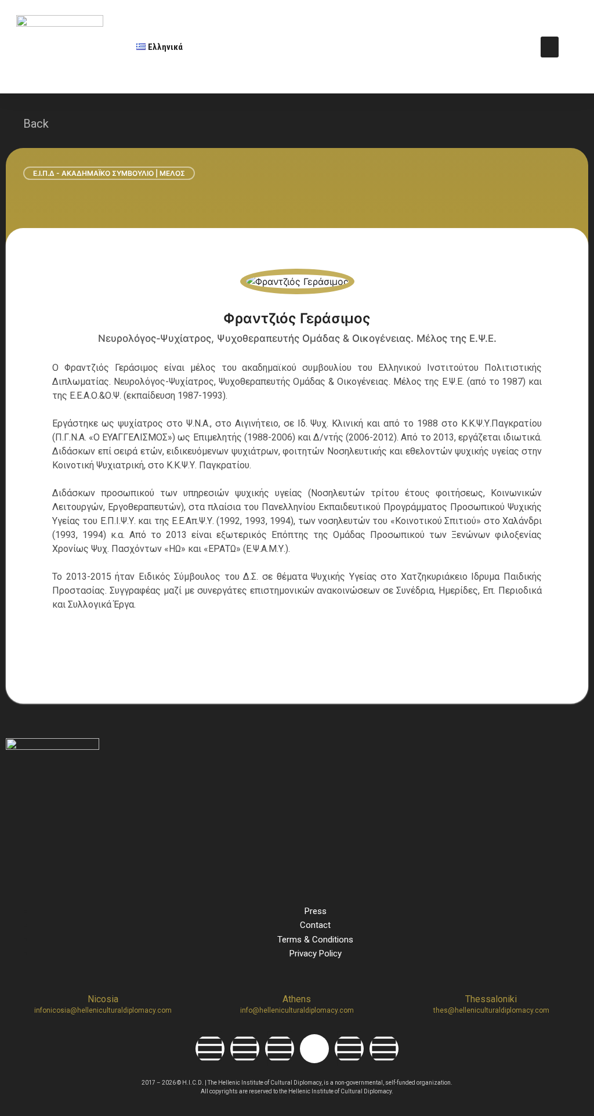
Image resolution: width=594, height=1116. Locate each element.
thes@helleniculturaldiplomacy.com (491, 1010)
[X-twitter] (314, 1048)
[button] (550, 47)
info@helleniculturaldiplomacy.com (297, 1010)
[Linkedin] (279, 1048)
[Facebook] (209, 1048)
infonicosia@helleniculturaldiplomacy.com (103, 1010)
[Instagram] (244, 1048)
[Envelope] (384, 1048)
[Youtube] (349, 1048)
